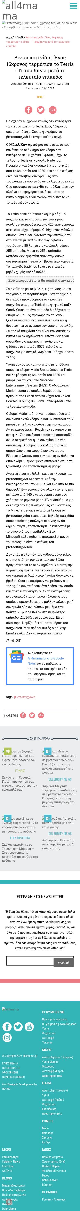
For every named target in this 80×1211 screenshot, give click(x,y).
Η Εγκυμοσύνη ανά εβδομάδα (59, 1024)
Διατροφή (48, 1038)
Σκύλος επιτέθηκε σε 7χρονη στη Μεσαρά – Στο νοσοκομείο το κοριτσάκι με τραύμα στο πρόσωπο (20, 852)
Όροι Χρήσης (10, 1072)
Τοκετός (47, 1042)
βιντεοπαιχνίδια (24, 697)
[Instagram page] (7, 1038)
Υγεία (45, 1028)
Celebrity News (11, 1161)
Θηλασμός (48, 1066)
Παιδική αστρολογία (14, 1195)
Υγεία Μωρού (50, 1062)
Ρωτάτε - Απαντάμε (54, 1199)
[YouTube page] (29, 1027)
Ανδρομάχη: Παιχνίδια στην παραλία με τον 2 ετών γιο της (58, 844)
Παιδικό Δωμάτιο (52, 1157)
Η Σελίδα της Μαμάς (14, 1190)
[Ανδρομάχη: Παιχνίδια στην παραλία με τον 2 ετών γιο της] (60, 822)
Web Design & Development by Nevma (19, 1086)
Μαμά (45, 1128)
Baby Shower (50, 1180)
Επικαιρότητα (10, 1157)
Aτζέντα (7, 1171)
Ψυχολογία (48, 1033)
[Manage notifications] (9, 1202)
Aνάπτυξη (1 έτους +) (55, 1090)
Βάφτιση (47, 1185)
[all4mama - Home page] (20, 10)
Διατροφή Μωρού (53, 1071)
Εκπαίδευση (49, 1109)
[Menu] (73, 6)
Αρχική (10, 37)
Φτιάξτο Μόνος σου (54, 1171)
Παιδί (20, 37)
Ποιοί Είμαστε (11, 1068)
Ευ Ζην (46, 1142)
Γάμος (45, 1175)
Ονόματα (7, 1204)
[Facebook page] (7, 1027)
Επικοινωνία (10, 1063)
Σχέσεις (47, 1137)
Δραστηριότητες (52, 1076)
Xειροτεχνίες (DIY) (53, 1161)
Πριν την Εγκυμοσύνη (54, 1019)
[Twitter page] (18, 1027)
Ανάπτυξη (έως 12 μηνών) (57, 1057)
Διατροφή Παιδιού (53, 1100)
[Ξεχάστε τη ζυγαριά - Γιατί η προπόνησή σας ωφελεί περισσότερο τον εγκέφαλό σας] (20, 757)
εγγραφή (64, 962)
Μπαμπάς (47, 1133)
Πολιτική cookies (13, 1077)
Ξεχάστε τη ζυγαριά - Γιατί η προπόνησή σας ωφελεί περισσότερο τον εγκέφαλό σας (19, 783)
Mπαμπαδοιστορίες (13, 1185)
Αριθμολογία (9, 1199)
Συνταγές (8, 1166)
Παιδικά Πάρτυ (50, 1166)
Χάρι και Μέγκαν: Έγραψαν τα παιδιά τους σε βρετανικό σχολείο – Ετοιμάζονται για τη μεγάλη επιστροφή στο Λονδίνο (59, 796)
